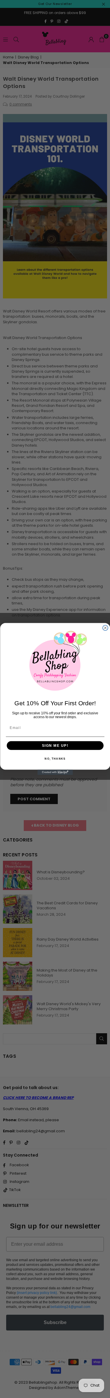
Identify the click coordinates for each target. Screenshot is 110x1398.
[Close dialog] (105, 627)
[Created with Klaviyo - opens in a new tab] (55, 772)
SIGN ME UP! (55, 745)
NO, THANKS (55, 759)
